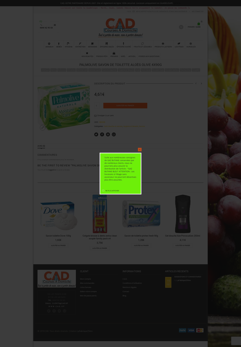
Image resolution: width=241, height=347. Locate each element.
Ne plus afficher (112, 191)
